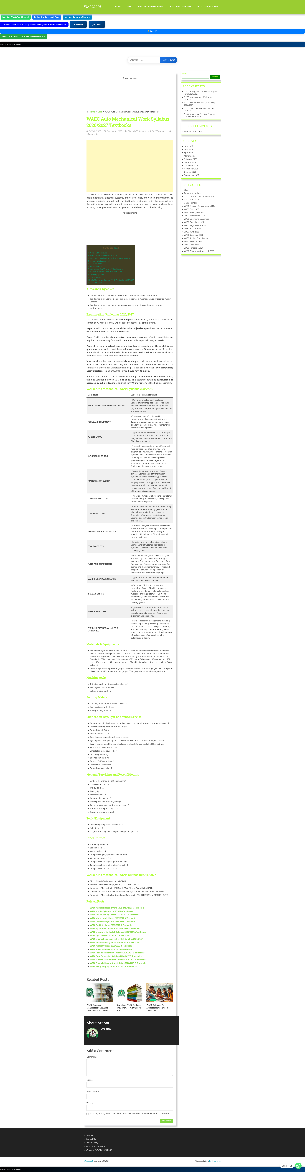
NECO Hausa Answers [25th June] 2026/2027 (199, 109)
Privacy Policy (92, 1142)
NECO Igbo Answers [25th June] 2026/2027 (198, 98)
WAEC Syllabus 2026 (142, 131)
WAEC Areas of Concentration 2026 (199, 206)
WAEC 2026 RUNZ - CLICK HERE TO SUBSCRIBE (23, 36)
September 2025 (191, 175)
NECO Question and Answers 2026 (199, 196)
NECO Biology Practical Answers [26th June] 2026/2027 (201, 92)
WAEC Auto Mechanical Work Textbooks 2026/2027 (111, 280)
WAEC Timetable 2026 (180, 7)
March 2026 (189, 156)
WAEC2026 (92, 6)
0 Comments (92, 134)
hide (116, 248)
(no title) (89, 1135)
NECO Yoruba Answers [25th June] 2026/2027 (199, 103)
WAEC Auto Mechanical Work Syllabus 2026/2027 (109, 258)
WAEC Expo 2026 (191, 209)
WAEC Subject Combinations (196, 238)
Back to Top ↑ (215, 1161)
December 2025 (191, 165)
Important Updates (192, 193)
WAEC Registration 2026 (151, 7)
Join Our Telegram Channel (77, 17)
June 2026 (188, 146)
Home (118, 7)
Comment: (91, 1056)
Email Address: (94, 1091)
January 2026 (190, 162)
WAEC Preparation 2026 (194, 215)
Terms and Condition (95, 1146)
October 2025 (190, 172)
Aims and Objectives (97, 253)
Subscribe (78, 24)
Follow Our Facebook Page (46, 17)
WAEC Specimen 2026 (207, 7)
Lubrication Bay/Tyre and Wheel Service (105, 269)
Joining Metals (95, 266)
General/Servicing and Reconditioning (105, 272)
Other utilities (95, 277)
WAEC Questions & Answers (196, 219)
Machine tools (95, 263)
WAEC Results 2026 (192, 228)
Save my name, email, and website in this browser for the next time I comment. (130, 1113)
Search (185, 73)
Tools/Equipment (96, 274)
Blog (129, 7)
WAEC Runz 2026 (191, 231)
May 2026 (188, 149)
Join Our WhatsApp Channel (15, 17)
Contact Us (91, 1139)
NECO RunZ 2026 (191, 199)
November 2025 (191, 168)
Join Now (96, 24)
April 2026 (188, 152)
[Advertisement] (129, 166)
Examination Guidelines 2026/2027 (103, 255)
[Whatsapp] (298, 1166)
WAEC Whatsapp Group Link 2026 (199, 251)
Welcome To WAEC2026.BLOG (99, 1150)
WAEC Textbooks (159, 131)
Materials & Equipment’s (99, 261)
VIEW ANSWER (169, 60)
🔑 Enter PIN (152, 31)
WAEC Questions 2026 (194, 222)
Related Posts (95, 282)
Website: (90, 1103)
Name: (89, 1079)
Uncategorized (190, 203)
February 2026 (190, 159)
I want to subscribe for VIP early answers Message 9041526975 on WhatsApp (35, 24)
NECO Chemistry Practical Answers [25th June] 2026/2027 (199, 115)
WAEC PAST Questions (194, 212)
